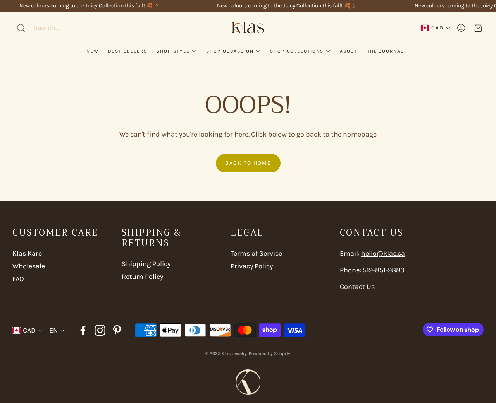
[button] (65, 28)
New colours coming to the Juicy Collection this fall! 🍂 (86, 6)
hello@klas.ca (383, 253)
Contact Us (357, 286)
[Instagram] (100, 330)
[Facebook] (83, 330)
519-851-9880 (384, 270)
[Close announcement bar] (488, 6)
